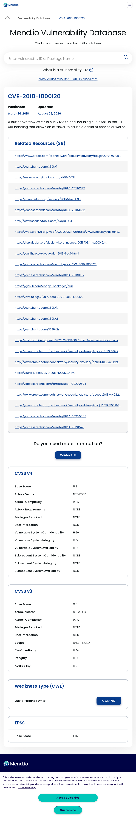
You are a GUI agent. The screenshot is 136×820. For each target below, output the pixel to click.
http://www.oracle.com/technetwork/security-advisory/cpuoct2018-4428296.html (68, 395)
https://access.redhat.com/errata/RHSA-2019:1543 (49, 427)
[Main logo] (13, 5)
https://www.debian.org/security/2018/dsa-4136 (48, 199)
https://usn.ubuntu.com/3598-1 (36, 167)
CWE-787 (109, 701)
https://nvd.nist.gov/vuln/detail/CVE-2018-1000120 (49, 297)
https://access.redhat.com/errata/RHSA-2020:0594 (50, 384)
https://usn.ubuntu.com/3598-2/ (37, 329)
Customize (68, 810)
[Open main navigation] (129, 5)
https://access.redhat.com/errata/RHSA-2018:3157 (49, 275)
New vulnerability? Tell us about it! (68, 79)
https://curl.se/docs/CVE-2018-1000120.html (45, 373)
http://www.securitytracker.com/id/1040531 (45, 177)
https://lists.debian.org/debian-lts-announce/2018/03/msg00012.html (62, 243)
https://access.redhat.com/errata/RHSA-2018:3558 (50, 210)
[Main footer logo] (16, 763)
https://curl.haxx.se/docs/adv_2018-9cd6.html (47, 254)
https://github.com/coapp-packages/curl (44, 286)
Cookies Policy (27, 787)
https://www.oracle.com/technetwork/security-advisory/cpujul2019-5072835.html (68, 405)
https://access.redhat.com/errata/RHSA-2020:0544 (50, 416)
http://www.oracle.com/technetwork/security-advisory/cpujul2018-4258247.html (68, 362)
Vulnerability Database (34, 18)
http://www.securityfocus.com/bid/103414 (43, 221)
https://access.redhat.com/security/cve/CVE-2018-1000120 (56, 264)
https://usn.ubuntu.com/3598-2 (36, 319)
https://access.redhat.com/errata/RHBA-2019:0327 (50, 188)
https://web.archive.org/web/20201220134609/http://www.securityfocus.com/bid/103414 (68, 340)
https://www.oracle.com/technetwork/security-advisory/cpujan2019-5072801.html (68, 156)
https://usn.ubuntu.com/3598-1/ (37, 308)
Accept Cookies (68, 797)
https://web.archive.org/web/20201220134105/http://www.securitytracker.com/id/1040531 (68, 232)
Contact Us (68, 455)
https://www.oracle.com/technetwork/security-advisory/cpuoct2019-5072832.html (68, 351)
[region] (68, 796)
